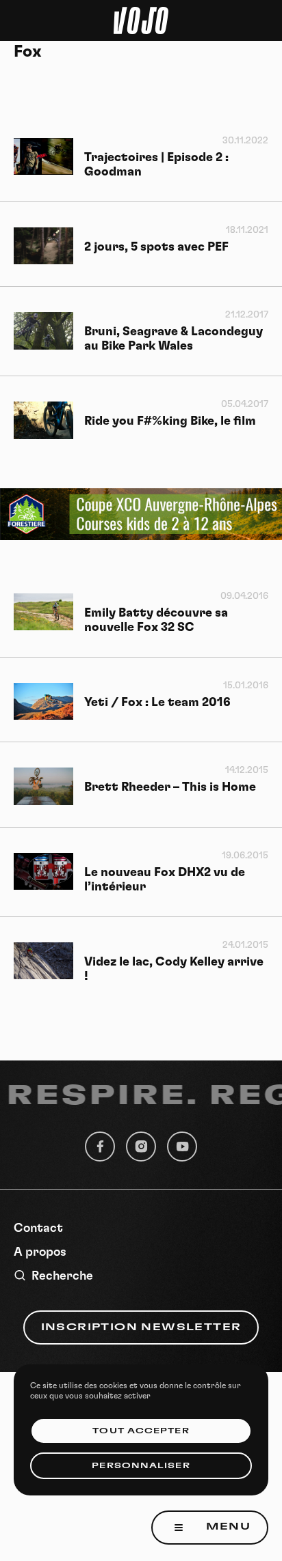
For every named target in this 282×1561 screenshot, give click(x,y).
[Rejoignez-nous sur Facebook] (100, 1146)
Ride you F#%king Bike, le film (170, 421)
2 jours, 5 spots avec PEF (156, 247)
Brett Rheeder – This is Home (170, 787)
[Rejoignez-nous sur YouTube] (182, 1146)
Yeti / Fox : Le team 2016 (157, 703)
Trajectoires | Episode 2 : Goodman (156, 165)
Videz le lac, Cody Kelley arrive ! (174, 969)
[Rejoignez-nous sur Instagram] (141, 1146)
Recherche (62, 1276)
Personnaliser (141, 1465)
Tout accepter (140, 1431)
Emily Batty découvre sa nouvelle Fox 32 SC (156, 620)
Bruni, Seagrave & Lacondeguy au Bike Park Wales (173, 339)
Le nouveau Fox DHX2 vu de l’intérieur (164, 880)
